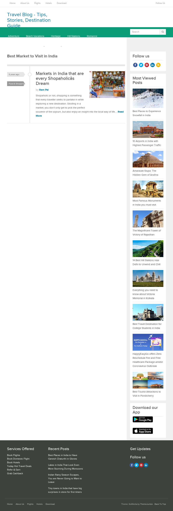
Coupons (55, 46)
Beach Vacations (35, 36)
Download (61, 3)
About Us (24, 3)
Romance (92, 36)
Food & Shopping (17, 84)
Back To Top (160, 504)
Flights (37, 3)
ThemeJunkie (146, 504)
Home (12, 3)
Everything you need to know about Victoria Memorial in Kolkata (145, 294)
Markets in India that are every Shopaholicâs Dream (60, 78)
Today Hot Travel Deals (19, 466)
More (39, 46)
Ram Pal (44, 89)
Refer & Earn (13, 469)
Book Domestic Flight (18, 459)
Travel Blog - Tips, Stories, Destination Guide (29, 20)
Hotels (49, 3)
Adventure (13, 36)
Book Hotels (13, 462)
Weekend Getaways (19, 46)
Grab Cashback (15, 473)
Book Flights (13, 455)
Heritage (55, 36)
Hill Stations (73, 36)
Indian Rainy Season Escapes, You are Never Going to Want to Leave (65, 478)
